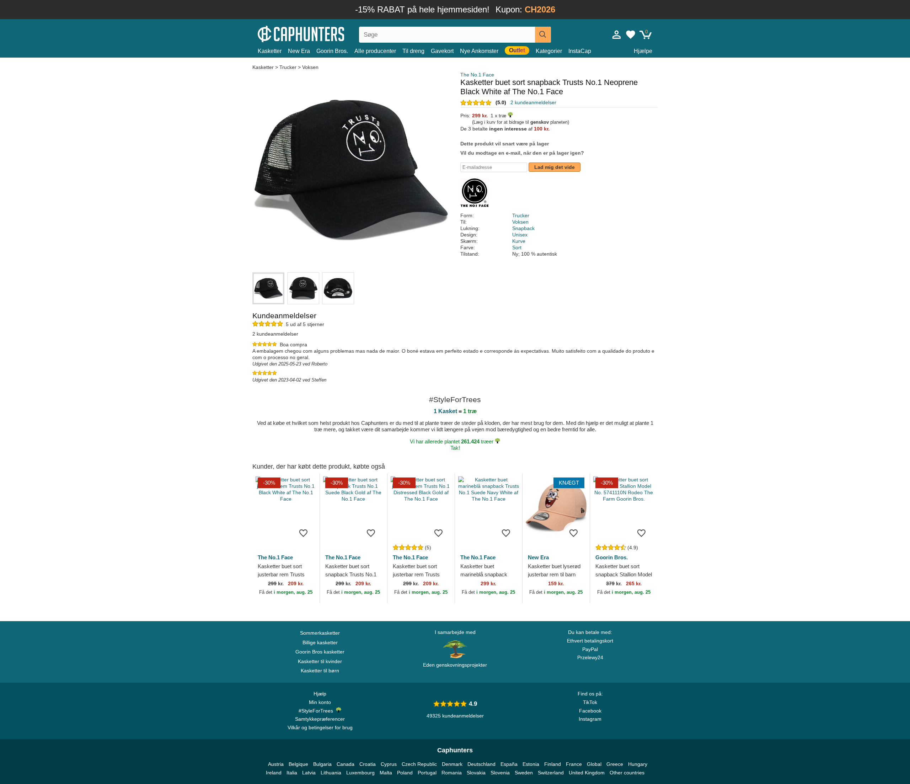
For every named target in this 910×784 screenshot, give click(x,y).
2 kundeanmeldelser (533, 102)
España (509, 764)
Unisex (520, 235)
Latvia (309, 772)
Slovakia (476, 772)
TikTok (590, 702)
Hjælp (320, 694)
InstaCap (579, 51)
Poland (405, 772)
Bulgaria (322, 764)
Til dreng (413, 51)
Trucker (287, 67)
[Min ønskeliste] (630, 34)
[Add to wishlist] (303, 532)
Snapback (523, 228)
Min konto (320, 702)
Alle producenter (375, 51)
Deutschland (481, 764)
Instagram (590, 719)
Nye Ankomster (479, 51)
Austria (276, 764)
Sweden (524, 772)
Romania (451, 772)
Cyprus (389, 764)
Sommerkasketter (320, 633)
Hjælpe (643, 51)
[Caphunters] (320, 33)
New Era (299, 51)
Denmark (452, 764)
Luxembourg (360, 772)
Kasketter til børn (320, 670)
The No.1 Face (477, 75)
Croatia (367, 764)
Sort (516, 247)
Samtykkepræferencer (320, 719)
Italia (292, 772)
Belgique (298, 764)
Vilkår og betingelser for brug (320, 727)
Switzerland (551, 772)
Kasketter (270, 51)
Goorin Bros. (332, 51)
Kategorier (549, 51)
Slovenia (500, 772)
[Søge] (543, 35)
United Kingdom (587, 772)
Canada (345, 764)
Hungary (637, 764)
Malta (386, 772)
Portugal (427, 772)
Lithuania (331, 772)
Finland (552, 764)
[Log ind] (616, 34)
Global (594, 764)
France (574, 764)
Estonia (531, 764)
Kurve (518, 241)
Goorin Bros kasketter (319, 652)
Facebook (590, 711)
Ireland (274, 772)
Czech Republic (419, 764)
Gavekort (442, 51)
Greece (614, 764)
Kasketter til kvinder (320, 661)
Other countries (627, 772)
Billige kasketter (320, 642)
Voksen (310, 67)
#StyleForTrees (317, 711)
